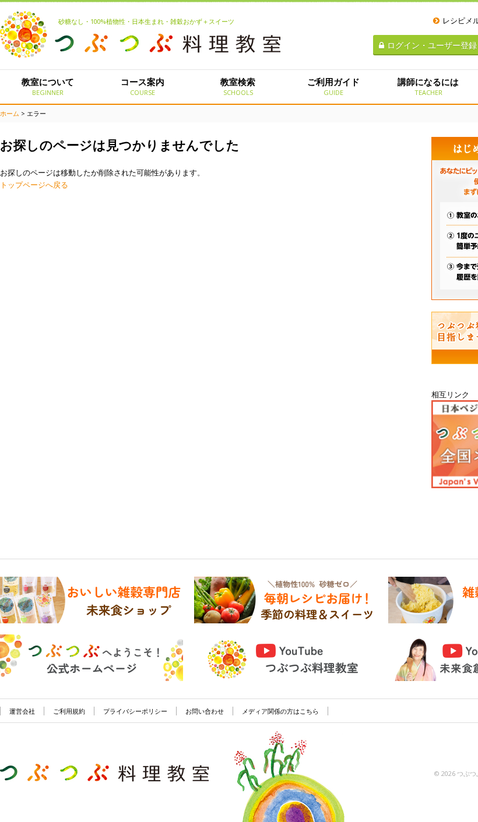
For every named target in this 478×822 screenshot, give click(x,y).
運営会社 (22, 711)
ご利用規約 (69, 711)
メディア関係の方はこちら (280, 711)
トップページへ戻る (34, 184)
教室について (48, 86)
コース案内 (142, 86)
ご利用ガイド (333, 86)
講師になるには (428, 86)
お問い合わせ (204, 711)
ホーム (9, 113)
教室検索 (237, 86)
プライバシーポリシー (135, 711)
